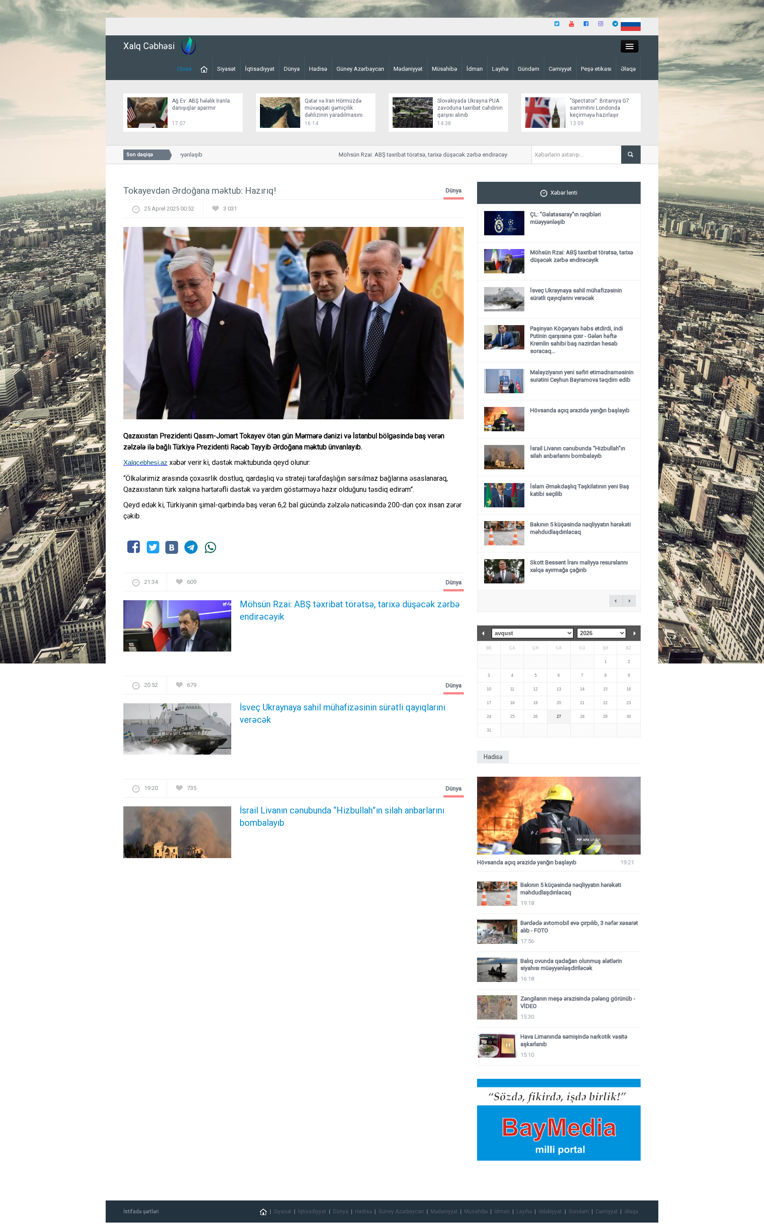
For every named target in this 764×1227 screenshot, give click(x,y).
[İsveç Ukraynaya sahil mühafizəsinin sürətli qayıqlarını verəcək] (177, 732)
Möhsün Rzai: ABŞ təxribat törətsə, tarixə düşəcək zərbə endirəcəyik (406, 154)
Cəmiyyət (560, 68)
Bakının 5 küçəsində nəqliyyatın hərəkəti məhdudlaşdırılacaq (580, 528)
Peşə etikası (596, 68)
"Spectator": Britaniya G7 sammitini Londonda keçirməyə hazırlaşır (599, 108)
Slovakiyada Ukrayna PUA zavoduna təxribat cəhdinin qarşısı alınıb (470, 108)
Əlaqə (628, 68)
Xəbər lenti (563, 192)
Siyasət (226, 68)
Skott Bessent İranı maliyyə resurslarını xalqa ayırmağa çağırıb (579, 566)
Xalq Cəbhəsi (149, 46)
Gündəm (528, 68)
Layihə (500, 68)
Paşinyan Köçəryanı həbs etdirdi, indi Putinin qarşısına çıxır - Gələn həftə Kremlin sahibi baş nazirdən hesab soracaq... (576, 339)
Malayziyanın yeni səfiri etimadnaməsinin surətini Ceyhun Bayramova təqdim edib (582, 376)
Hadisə (318, 68)
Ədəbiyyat (550, 1211)
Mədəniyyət (408, 68)
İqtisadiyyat (260, 68)
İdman (474, 68)
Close (184, 68)
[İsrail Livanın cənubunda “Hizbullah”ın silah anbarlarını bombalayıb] (177, 835)
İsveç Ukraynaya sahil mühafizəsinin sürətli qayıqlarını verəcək (342, 713)
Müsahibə (444, 68)
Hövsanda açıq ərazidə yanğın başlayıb (580, 410)
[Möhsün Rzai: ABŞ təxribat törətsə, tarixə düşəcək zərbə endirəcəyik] (177, 629)
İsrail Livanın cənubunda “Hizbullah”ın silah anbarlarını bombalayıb (342, 816)
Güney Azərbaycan (360, 68)
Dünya (292, 68)
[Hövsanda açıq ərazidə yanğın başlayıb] (559, 816)
